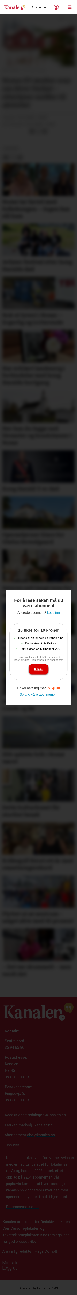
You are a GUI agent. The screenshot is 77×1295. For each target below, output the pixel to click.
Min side (10, 1262)
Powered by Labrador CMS (38, 1288)
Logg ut (9, 1268)
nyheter (10, 148)
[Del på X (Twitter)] (38, 131)
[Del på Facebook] (32, 131)
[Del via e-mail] (45, 131)
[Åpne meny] (70, 7)
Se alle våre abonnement (38, 694)
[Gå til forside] (14, 7)
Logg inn (57, 7)
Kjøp (38, 669)
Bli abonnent (40, 7)
